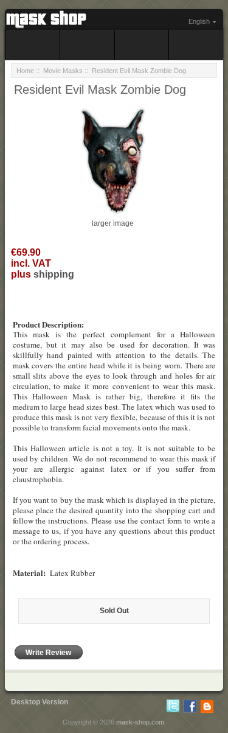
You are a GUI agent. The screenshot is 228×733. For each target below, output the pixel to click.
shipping (53, 274)
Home (25, 70)
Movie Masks (63, 70)
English (199, 21)
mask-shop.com (140, 722)
